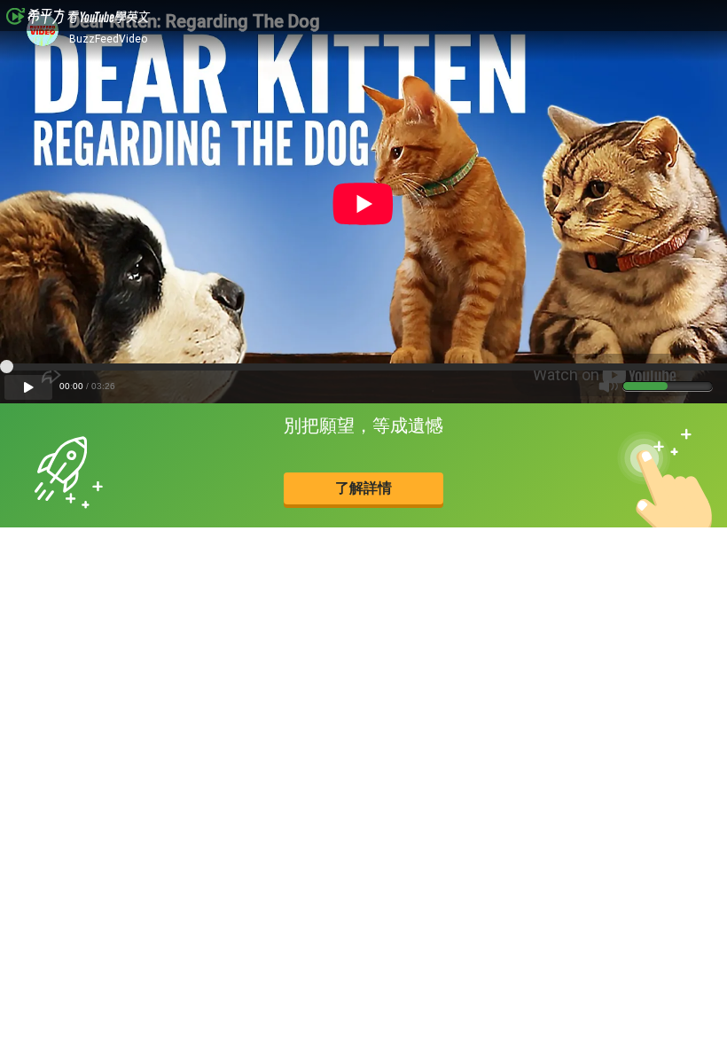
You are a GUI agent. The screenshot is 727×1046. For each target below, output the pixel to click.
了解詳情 (363, 488)
